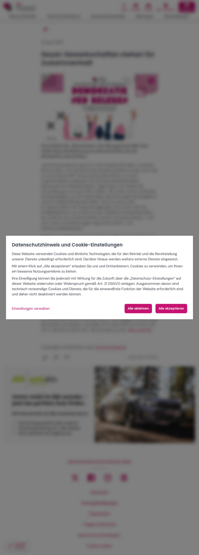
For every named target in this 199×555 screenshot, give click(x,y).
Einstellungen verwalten (31, 308)
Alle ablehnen (138, 308)
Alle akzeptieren (171, 308)
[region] (99, 277)
